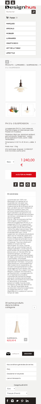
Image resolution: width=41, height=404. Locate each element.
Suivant (34, 110)
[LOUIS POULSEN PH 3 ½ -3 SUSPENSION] (14, 115)
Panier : (13, 18)
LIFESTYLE (10, 53)
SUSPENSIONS (32, 65)
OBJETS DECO (12, 43)
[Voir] (25, 339)
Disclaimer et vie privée (15, 374)
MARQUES (10, 24)
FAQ (8, 369)
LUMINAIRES (11, 38)
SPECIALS (10, 28)
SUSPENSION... (12, 338)
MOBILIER (10, 33)
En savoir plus (12, 194)
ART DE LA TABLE (13, 48)
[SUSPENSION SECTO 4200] (17, 325)
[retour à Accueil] (7, 62)
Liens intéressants (14, 378)
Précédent (6, 110)
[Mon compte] (13, 2)
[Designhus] (20, 7)
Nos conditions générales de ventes (20, 364)
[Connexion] (7, 2)
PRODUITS (9, 65)
